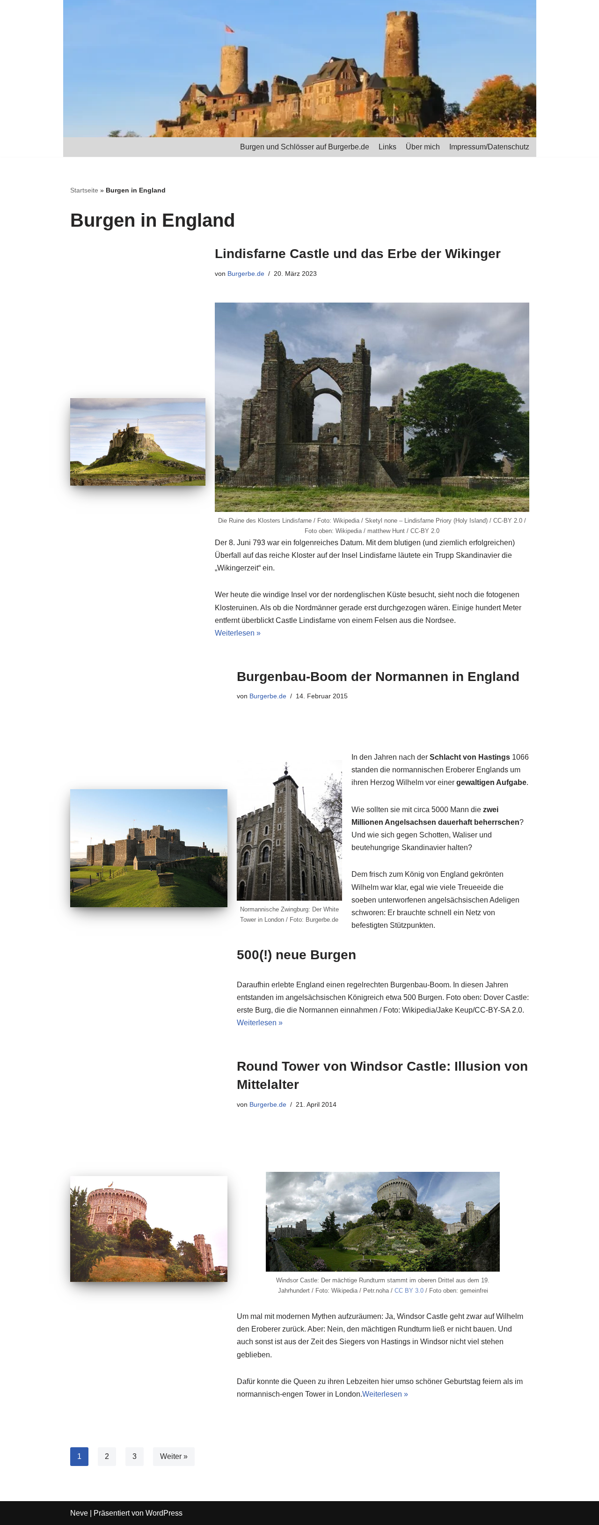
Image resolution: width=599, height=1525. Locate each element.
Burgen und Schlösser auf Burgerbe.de (304, 147)
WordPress (164, 1513)
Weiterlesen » (238, 633)
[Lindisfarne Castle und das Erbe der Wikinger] (137, 442)
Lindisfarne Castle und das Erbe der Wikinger (358, 253)
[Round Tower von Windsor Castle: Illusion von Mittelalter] (148, 1229)
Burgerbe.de (245, 273)
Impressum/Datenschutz (489, 147)
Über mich (423, 147)
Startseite (84, 190)
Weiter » (174, 1456)
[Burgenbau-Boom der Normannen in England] (148, 848)
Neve (79, 1513)
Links (387, 147)
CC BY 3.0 (409, 1290)
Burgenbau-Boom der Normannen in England (378, 676)
